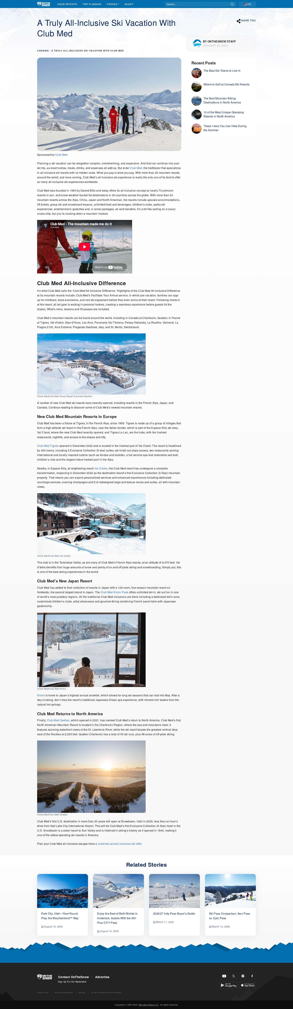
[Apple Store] (248, 985)
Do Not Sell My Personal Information (106, 992)
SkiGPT (128, 4)
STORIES (112, 4)
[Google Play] (229, 985)
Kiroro (41, 695)
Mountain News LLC (148, 1004)
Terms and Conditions (64, 992)
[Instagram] (243, 976)
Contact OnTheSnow (73, 977)
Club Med (61, 155)
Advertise (102, 977)
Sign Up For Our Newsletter (72, 981)
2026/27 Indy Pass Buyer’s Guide (174, 913)
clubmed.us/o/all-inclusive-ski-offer (119, 844)
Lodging (43, 50)
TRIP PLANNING (92, 4)
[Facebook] (252, 976)
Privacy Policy (42, 992)
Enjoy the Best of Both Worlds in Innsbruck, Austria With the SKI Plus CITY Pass (117, 918)
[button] (247, 4)
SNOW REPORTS (67, 4)
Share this (248, 20)
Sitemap (82, 992)
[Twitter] (233, 976)
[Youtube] (224, 976)
